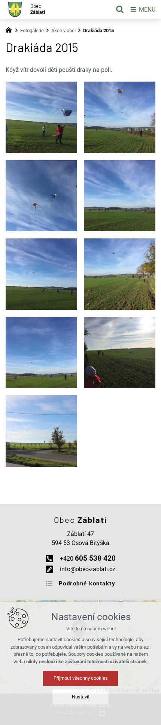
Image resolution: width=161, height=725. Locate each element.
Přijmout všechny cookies (81, 678)
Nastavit (80, 697)
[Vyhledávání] (120, 9)
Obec (37, 9)
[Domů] (10, 29)
